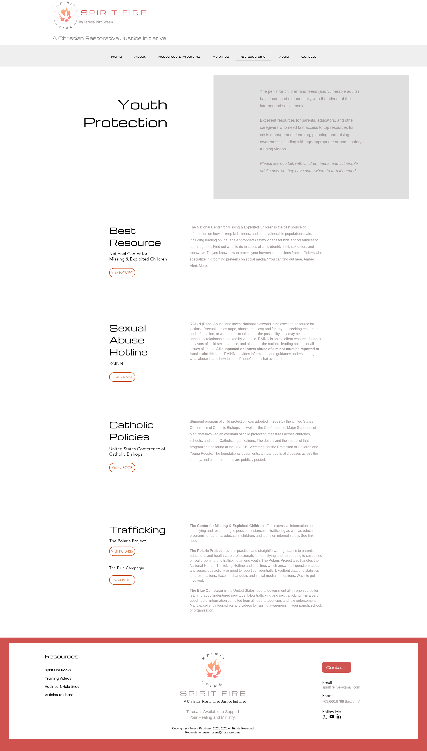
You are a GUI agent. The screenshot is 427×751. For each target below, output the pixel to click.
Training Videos (58, 678)
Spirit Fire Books (58, 670)
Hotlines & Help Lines (62, 686)
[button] (140, 56)
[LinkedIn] (338, 716)
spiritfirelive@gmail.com (341, 687)
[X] (325, 716)
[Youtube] (331, 716)
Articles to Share (59, 694)
